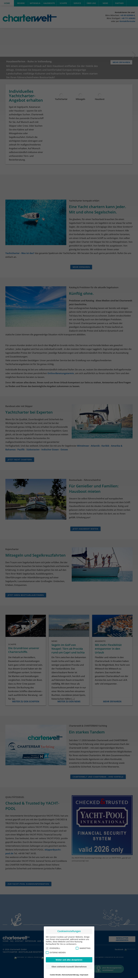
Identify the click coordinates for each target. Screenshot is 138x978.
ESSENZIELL (55, 948)
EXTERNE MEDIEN (58, 952)
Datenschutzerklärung (70, 975)
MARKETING (85, 948)
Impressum (84, 975)
